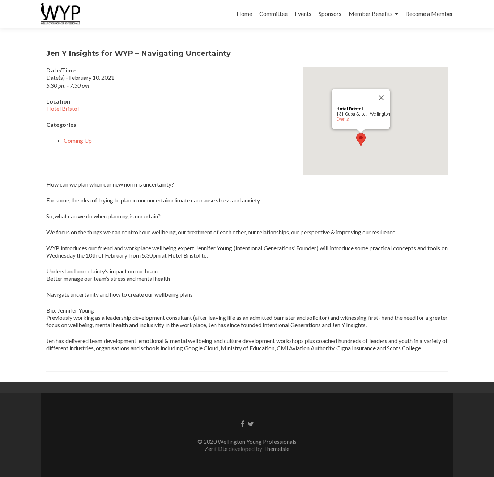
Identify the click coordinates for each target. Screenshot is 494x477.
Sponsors (330, 13)
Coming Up (78, 140)
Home (244, 13)
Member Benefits (371, 13)
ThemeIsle (276, 448)
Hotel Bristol (62, 108)
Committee (273, 13)
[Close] (381, 97)
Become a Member (429, 13)
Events (303, 13)
